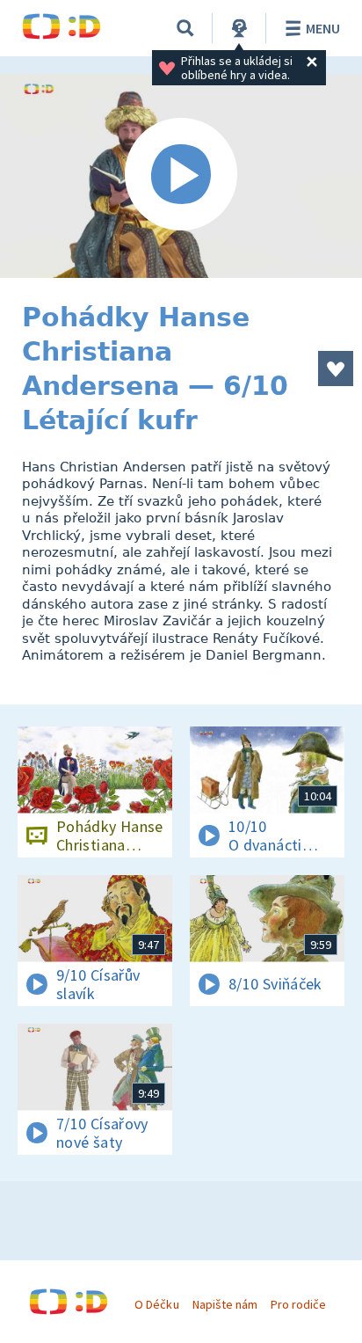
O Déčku (156, 1304)
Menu (323, 28)
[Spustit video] (181, 176)
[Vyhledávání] (185, 28)
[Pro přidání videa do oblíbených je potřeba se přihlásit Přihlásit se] (335, 368)
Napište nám (224, 1304)
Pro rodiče (298, 1304)
